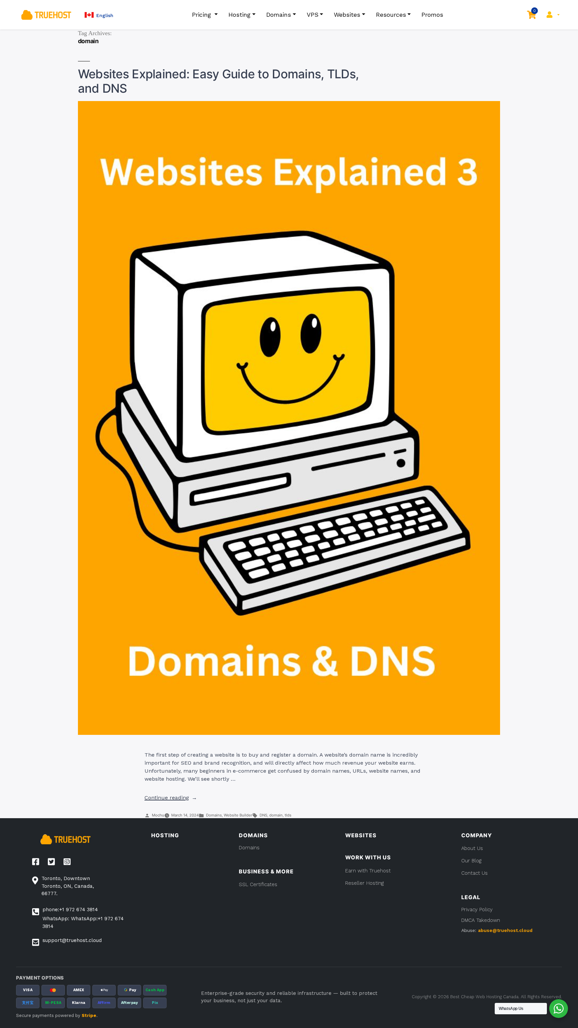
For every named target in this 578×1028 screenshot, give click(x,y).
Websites (347, 14)
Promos (432, 14)
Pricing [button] (202, 14)
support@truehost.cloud (72, 940)
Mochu (158, 815)
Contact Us (474, 873)
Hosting (239, 14)
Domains (278, 14)
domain (276, 815)
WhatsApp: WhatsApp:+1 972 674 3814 (83, 922)
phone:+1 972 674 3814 (70, 910)
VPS (312, 14)
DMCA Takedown (480, 920)
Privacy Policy (477, 910)
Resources (391, 14)
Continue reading (170, 797)
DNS (263, 815)
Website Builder (238, 815)
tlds (288, 815)
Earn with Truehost (368, 871)
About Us (472, 848)
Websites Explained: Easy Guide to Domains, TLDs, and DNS (218, 81)
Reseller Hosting (364, 883)
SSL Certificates (258, 884)
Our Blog (471, 861)
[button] (99, 14)
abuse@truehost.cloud (505, 930)
